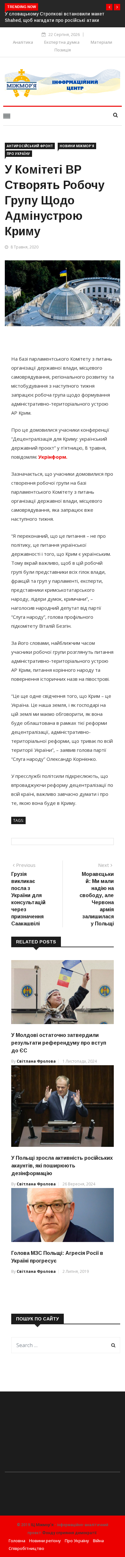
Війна (98, 1541)
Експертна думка (61, 42)
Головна (17, 1541)
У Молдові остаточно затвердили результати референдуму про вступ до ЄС (58, 1042)
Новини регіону (45, 1541)
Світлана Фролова (36, 1061)
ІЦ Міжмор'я (42, 1525)
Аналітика (23, 42)
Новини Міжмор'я (77, 146)
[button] (109, 7)
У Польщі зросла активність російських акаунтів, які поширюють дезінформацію (62, 1165)
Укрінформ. (52, 457)
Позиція (62, 50)
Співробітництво (26, 1548)
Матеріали (101, 42)
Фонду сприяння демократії (69, 1533)
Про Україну (18, 153)
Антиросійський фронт (30, 146)
